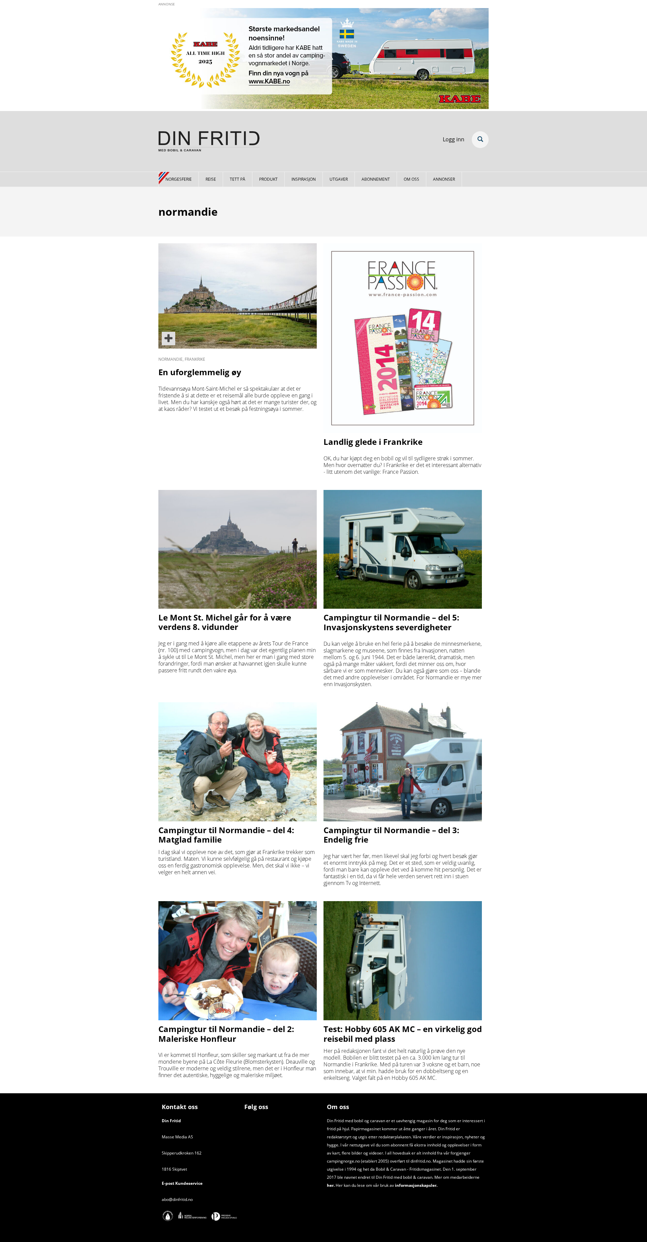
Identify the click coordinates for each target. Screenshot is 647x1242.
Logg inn (453, 139)
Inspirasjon (303, 179)
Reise (211, 179)
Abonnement (376, 179)
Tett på (237, 179)
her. (331, 1185)
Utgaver (339, 179)
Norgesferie (178, 179)
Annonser (444, 179)
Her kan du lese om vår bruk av (365, 1185)
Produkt (268, 179)
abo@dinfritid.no (177, 1199)
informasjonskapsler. (415, 1185)
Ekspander (480, 139)
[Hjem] (208, 142)
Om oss (411, 179)
